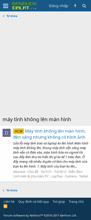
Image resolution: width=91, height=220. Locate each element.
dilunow (19, 171)
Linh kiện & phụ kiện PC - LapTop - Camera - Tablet (50, 176)
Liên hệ (9, 201)
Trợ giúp (59, 201)
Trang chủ (76, 201)
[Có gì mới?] (75, 5)
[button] (5, 6)
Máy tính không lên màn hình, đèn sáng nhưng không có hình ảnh (49, 134)
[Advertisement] (45, 67)
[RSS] (5, 206)
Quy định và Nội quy (33, 201)
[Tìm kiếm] (84, 5)
